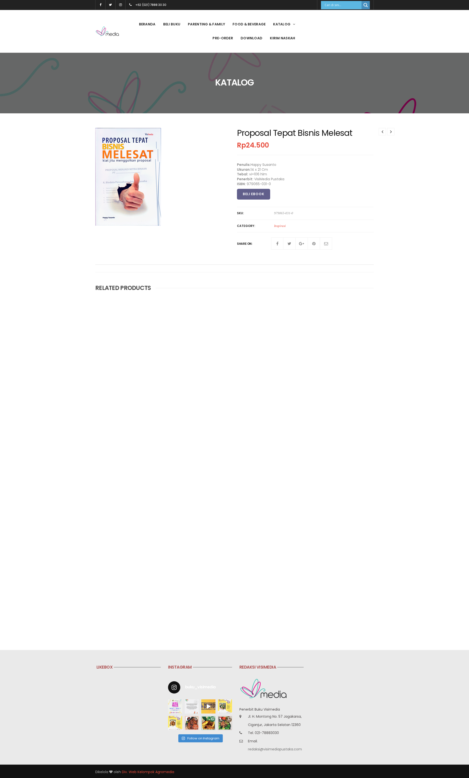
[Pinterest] (314, 243)
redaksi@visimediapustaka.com (275, 749)
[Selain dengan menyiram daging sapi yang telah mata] (225, 723)
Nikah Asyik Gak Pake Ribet (119, 493)
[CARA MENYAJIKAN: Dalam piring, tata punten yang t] (225, 706)
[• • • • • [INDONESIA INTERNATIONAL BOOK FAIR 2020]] (208, 706)
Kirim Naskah (282, 38)
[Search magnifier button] (366, 5)
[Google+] (302, 243)
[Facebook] (277, 243)
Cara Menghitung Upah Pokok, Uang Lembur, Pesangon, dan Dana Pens (324, 495)
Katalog (281, 24)
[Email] (326, 243)
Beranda (147, 24)
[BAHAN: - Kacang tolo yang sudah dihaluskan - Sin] (175, 723)
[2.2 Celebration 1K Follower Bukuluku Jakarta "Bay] (175, 706)
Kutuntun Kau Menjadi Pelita (120, 607)
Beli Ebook (253, 194)
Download (251, 38)
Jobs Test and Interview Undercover (128, 383)
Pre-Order (223, 38)
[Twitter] (289, 243)
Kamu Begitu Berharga (210, 383)
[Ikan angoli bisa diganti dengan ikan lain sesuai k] (192, 723)
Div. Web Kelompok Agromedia (148, 771)
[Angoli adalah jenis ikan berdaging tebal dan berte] (208, 723)
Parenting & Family (206, 24)
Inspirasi (280, 226)
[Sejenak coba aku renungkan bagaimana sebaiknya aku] (192, 706)
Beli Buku (172, 24)
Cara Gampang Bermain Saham (313, 383)
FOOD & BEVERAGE (249, 24)
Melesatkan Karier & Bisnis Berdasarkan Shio (229, 493)
